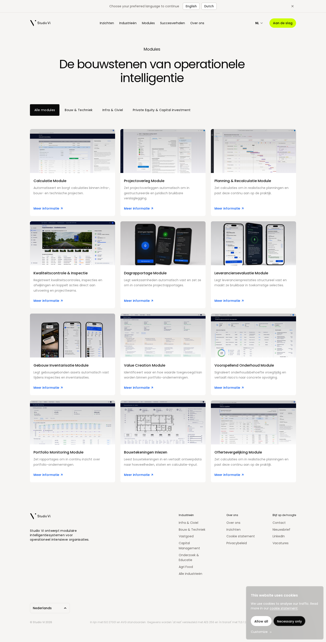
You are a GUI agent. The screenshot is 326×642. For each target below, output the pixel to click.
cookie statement (284, 608)
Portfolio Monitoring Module (54, 403)
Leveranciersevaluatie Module (237, 223)
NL (257, 23)
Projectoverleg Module (140, 131)
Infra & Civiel (112, 110)
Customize (259, 632)
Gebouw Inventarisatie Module (56, 316)
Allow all (261, 621)
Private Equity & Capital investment (162, 110)
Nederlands (42, 608)
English (191, 6)
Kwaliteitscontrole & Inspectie (56, 223)
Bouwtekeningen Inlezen (141, 403)
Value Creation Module (140, 316)
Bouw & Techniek (78, 110)
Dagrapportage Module (141, 223)
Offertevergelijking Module (234, 403)
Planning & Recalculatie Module (238, 131)
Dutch (209, 6)
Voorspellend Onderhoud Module (239, 316)
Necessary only (289, 621)
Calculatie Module (45, 131)
